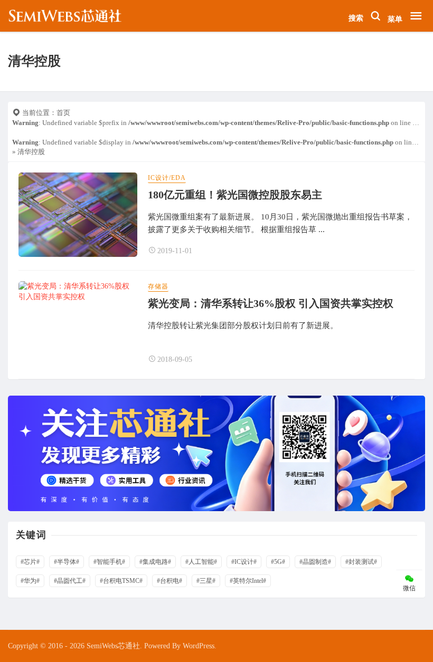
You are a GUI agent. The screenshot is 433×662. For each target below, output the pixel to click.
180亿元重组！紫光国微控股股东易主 (235, 194)
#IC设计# (244, 561)
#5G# (278, 561)
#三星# (205, 580)
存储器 (158, 286)
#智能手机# (109, 561)
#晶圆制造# (315, 561)
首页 (63, 113)
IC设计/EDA (167, 177)
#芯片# (30, 561)
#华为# (30, 580)
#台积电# (169, 580)
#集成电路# (155, 561)
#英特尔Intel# (248, 580)
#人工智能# (201, 561)
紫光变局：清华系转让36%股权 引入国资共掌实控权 (270, 303)
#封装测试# (361, 561)
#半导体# (66, 561)
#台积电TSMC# (121, 580)
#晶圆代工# (70, 580)
